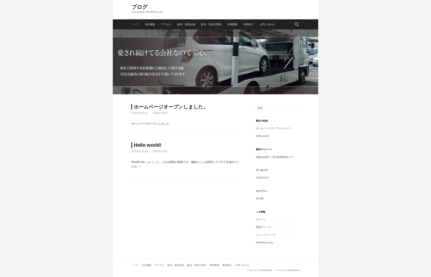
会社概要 (150, 24)
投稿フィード (263, 227)
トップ (135, 24)
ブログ (139, 7)
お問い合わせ (267, 24)
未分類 (259, 198)
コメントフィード (266, 234)
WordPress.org (264, 242)
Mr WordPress (281, 156)
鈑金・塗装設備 (186, 24)
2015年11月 (262, 177)
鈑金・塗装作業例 (211, 24)
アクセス (166, 24)
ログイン (261, 219)
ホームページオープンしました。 (171, 106)
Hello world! (147, 145)
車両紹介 (248, 24)
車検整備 (232, 24)
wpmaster (160, 113)
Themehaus (293, 270)
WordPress (266, 270)
